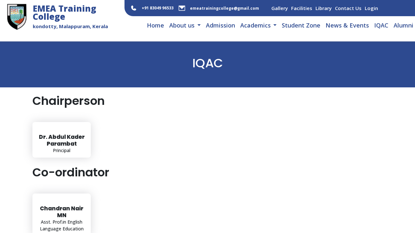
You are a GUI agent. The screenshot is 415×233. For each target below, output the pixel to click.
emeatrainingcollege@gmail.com (224, 8)
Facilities (301, 8)
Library (323, 8)
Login (371, 8)
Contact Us (348, 8)
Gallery (279, 8)
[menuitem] (155, 25)
